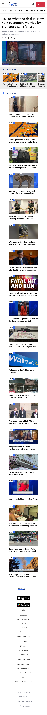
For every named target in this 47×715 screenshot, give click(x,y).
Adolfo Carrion (7, 31)
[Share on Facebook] (8, 38)
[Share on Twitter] (11, 38)
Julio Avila (21, 31)
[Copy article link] (15, 38)
